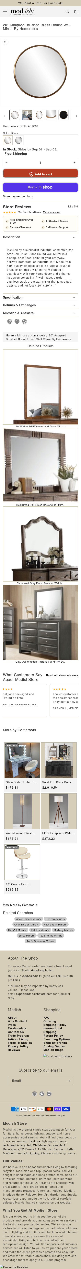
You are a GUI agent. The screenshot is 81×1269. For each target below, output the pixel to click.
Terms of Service (20, 1042)
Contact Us (16, 1032)
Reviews (14, 1049)
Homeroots (10, 126)
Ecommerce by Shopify (55, 1115)
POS (38, 1115)
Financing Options (57, 1039)
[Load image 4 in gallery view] (51, 115)
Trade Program (18, 1035)
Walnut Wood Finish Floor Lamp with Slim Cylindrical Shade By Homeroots (20, 833)
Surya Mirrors (27, 935)
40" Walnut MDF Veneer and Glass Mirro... (40, 426)
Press (12, 1024)
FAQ (46, 1017)
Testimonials (17, 1028)
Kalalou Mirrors (40, 930)
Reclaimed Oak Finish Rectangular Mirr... (40, 504)
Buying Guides (54, 1046)
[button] (5, 11)
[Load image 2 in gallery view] (27, 115)
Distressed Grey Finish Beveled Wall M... (40, 583)
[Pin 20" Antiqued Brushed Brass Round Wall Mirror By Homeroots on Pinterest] (23, 321)
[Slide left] (4, 116)
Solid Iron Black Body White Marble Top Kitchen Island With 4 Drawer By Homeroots (57, 782)
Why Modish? (18, 1021)
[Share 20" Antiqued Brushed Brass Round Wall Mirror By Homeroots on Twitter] (15, 321)
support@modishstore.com (34, 994)
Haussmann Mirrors (54, 924)
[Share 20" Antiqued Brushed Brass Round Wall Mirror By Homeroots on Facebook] (8, 321)
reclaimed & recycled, (17, 1145)
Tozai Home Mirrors (50, 935)
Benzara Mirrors (55, 919)
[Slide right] (76, 116)
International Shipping (52, 1030)
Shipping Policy (54, 1024)
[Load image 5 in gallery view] (63, 115)
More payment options (18, 196)
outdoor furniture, (29, 1141)
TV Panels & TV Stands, (36, 1149)
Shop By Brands (55, 1042)
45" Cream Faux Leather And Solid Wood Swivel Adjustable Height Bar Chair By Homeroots (22, 884)
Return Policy (53, 1035)
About (12, 1017)
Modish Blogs (53, 1049)
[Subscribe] (68, 1080)
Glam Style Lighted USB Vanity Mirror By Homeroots (22, 782)
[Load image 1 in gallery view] (15, 115)
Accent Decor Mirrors (28, 919)
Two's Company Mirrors (40, 941)
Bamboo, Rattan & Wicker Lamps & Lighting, (39, 1151)
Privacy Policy (18, 1046)
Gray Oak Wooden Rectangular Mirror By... (40, 661)
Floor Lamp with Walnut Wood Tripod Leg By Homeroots (58, 833)
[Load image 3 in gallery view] (39, 115)
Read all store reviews (62, 675)
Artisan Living (18, 1039)
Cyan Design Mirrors (26, 924)
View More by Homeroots (20, 905)
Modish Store (29, 1115)
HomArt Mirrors (17, 930)
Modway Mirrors (63, 930)
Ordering (49, 1021)
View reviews (51, 212)
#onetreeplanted (42, 970)
